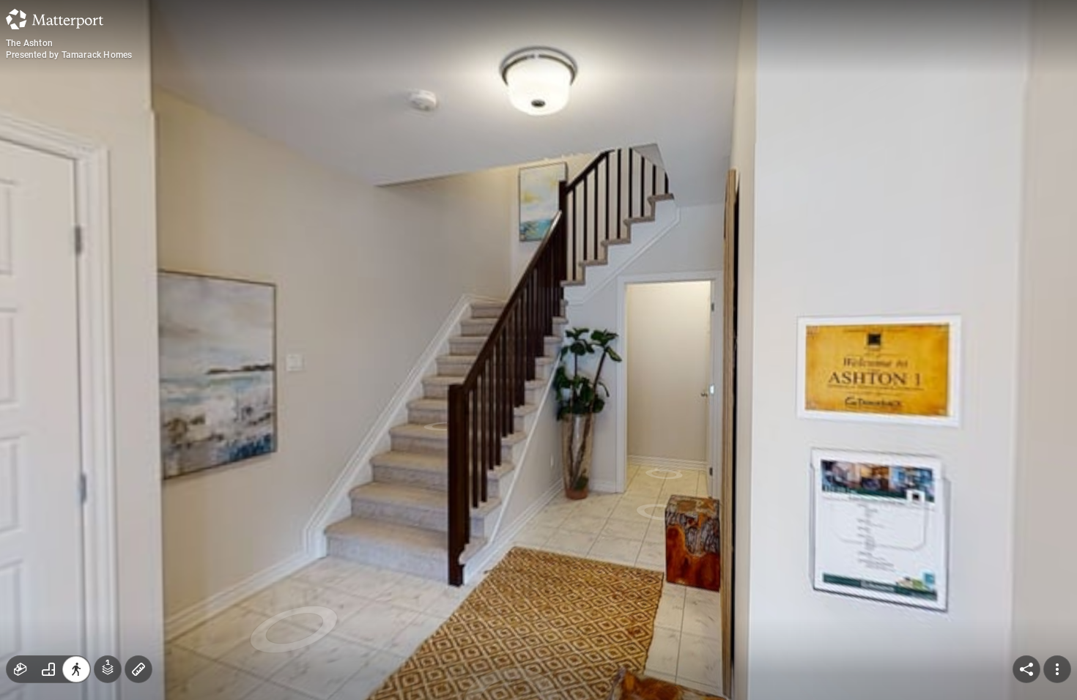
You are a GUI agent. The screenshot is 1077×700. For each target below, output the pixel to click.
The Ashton (29, 43)
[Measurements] (138, 669)
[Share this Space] (1026, 669)
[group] (48, 669)
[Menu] (1057, 669)
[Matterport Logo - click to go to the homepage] (54, 19)
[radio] (20, 669)
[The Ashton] (538, 350)
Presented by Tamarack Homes (69, 55)
